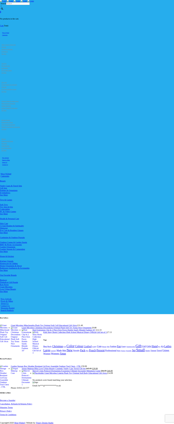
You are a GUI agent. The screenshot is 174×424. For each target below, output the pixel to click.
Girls (148, 346)
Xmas (63, 353)
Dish (108, 346)
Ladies (167, 346)
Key (159, 346)
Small (140, 350)
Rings (119, 351)
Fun (119, 346)
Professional (111, 350)
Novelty (76, 350)
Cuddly (94, 346)
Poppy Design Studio (44, 423)
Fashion (113, 346)
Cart (2, 26)
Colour (79, 346)
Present (100, 350)
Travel (159, 350)
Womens (55, 353)
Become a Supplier (7, 400)
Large (46, 350)
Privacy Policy (6, 411)
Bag (45, 346)
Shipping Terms (6, 407)
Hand (155, 346)
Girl (144, 346)
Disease (104, 346)
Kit (162, 346)
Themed (153, 351)
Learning (53, 350)
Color (70, 346)
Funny (123, 346)
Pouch (92, 350)
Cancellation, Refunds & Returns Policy (16, 404)
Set (134, 350)
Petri (87, 350)
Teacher (147, 351)
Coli (65, 346)
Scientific (129, 350)
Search (3, 3)
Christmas (57, 346)
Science (123, 350)
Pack (82, 350)
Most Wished (19, 423)
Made (59, 350)
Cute (99, 346)
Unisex (165, 350)
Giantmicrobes (130, 346)
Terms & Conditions (8, 415)
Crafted (88, 346)
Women (46, 353)
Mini (64, 350)
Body (49, 346)
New (70, 350)
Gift (139, 346)
